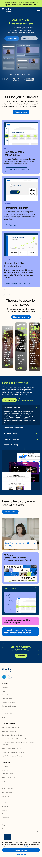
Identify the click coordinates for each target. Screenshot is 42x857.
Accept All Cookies (21, 850)
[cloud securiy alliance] (10, 677)
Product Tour (6, 695)
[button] (38, 9)
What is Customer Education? (11, 727)
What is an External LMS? (9, 731)
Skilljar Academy (7, 770)
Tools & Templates (7, 788)
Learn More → (33, 5)
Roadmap (5, 710)
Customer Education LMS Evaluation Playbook (16, 739)
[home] (7, 9)
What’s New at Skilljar (8, 777)
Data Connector (7, 698)
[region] (21, 843)
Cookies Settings (21, 854)
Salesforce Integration (8, 702)
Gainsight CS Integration (9, 706)
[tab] (21, 415)
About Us (5, 806)
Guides (4, 785)
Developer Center (7, 773)
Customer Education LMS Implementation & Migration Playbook (18, 743)
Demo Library (6, 796)
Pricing (4, 691)
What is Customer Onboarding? (11, 748)
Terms (4, 829)
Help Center (5, 766)
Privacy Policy (24, 846)
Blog (3, 781)
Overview (5, 687)
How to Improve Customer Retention (13, 752)
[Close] (38, 831)
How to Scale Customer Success (12, 756)
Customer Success (8, 713)
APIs (3, 717)
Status (4, 825)
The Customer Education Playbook (12, 735)
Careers (4, 810)
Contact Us (5, 817)
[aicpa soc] (4, 677)
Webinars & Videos (8, 792)
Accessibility (6, 814)
